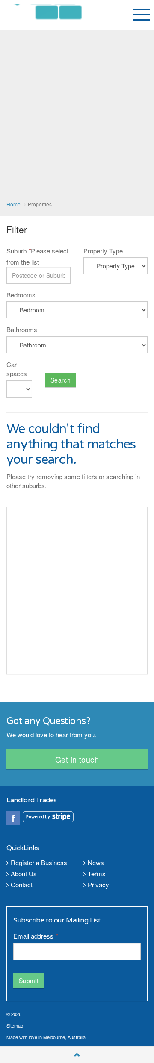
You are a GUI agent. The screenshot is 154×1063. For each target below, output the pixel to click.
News (96, 862)
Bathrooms (21, 329)
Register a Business (39, 862)
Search (60, 380)
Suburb (18, 250)
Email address (35, 935)
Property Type (103, 250)
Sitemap (14, 1025)
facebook (13, 818)
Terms (97, 873)
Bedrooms (21, 294)
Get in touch (77, 759)
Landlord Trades (54, 14)
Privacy (98, 884)
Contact (22, 884)
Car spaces (16, 369)
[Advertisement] (77, 115)
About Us (24, 873)
